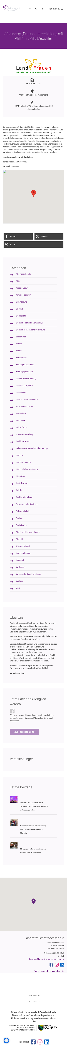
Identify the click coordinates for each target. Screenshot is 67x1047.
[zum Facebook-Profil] (51, 965)
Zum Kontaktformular (47, 971)
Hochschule (21, 413)
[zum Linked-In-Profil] (62, 965)
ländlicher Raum (23, 441)
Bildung (19, 309)
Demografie (21, 316)
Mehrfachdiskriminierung (27, 469)
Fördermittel (21, 358)
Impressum (33, 995)
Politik (19, 490)
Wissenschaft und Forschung (28, 574)
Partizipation (21, 483)
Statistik (19, 539)
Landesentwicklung (24, 434)
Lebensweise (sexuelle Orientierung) (32, 448)
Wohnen (19, 581)
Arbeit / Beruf (22, 288)
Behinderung (21, 302)
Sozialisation (21, 525)
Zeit (18, 588)
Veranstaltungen (23, 553)
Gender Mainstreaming (26, 379)
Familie (19, 351)
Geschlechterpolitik (24, 385)
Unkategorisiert (23, 546)
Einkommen (21, 337)
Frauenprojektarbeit (25, 365)
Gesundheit (21, 392)
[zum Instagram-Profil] (57, 965)
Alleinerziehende (23, 274)
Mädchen (20, 455)
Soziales (19, 518)
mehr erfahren (19, 673)
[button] (18, 236)
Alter (18, 281)
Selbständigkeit (23, 511)
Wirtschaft (20, 567)
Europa (19, 344)
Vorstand (20, 560)
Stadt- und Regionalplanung (28, 532)
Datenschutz (33, 1000)
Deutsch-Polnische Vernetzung (29, 323)
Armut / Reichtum (23, 295)
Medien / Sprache (23, 462)
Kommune (20, 420)
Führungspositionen (24, 372)
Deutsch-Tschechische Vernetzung (30, 330)
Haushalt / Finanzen (24, 406)
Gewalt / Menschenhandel (27, 399)
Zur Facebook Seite (24, 731)
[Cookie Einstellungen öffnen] (6, 1043)
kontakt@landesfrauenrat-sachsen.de (46, 959)
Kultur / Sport (22, 427)
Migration (20, 476)
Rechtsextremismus (24, 497)
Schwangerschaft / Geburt (27, 504)
